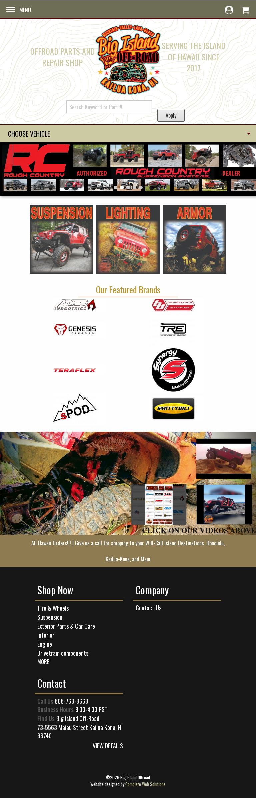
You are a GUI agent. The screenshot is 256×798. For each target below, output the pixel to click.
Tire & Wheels (53, 608)
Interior (45, 635)
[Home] (128, 58)
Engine (44, 644)
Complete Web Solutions (145, 784)
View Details (108, 745)
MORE (43, 662)
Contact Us (148, 608)
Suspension (49, 617)
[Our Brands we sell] (158, 504)
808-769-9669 (71, 701)
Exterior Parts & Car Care (66, 626)
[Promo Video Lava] (224, 505)
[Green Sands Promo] (223, 458)
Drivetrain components (62, 653)
